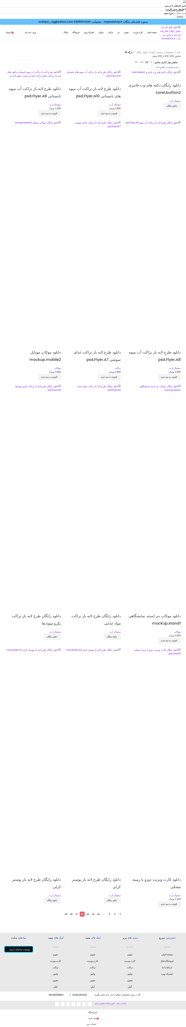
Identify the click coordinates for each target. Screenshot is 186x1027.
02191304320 (82, 22)
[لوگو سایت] (170, 32)
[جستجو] (18, 32)
